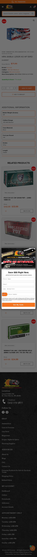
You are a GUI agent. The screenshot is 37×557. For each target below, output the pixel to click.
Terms (10, 300)
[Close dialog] (32, 250)
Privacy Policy (5, 300)
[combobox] (5, 294)
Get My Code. (18, 304)
